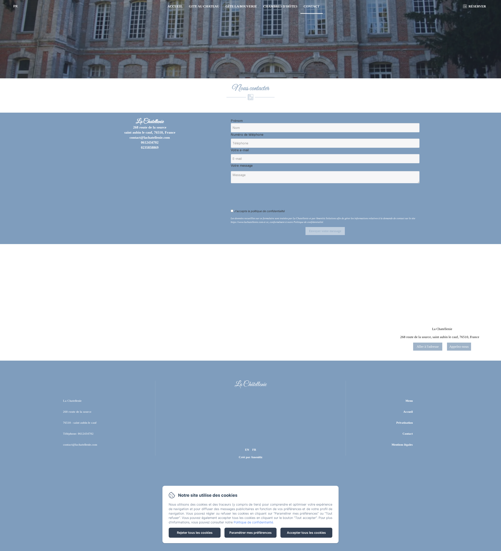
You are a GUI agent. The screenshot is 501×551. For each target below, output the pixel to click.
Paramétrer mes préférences (250, 533)
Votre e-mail (240, 150)
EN (247, 449)
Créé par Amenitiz (250, 457)
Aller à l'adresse (428, 346)
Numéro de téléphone (247, 135)
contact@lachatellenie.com (80, 444)
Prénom (237, 121)
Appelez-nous (459, 346)
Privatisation (404, 422)
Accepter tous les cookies (306, 533)
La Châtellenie (250, 384)
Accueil (175, 6)
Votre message (242, 165)
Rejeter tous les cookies (195, 533)
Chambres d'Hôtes (280, 6)
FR (254, 449)
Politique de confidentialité (253, 522)
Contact (312, 6)
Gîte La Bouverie (241, 6)
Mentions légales (402, 444)
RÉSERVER (477, 6)
